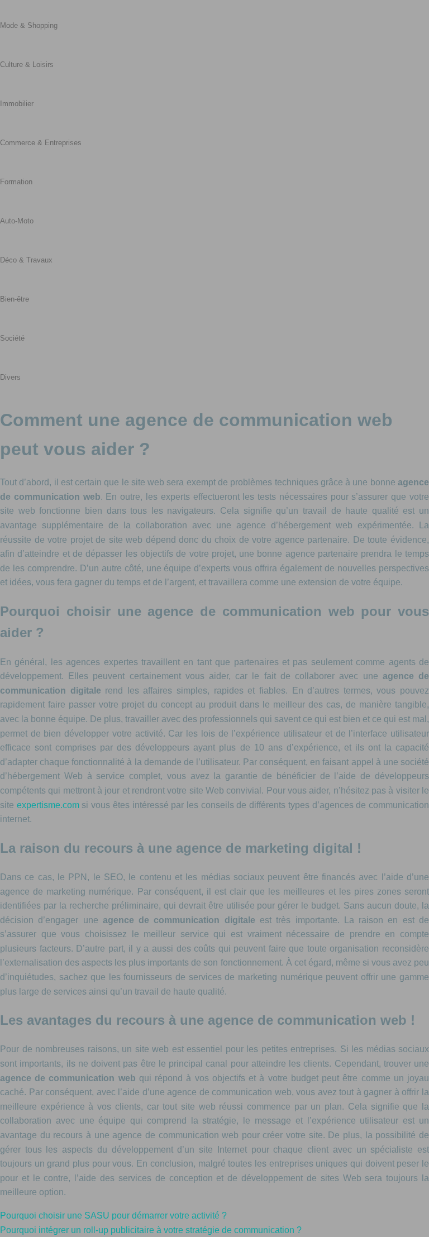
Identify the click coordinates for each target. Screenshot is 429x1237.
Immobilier (17, 103)
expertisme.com (48, 805)
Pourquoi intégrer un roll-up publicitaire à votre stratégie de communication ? (151, 1230)
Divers (10, 377)
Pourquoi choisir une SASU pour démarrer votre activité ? (113, 1215)
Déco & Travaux (26, 260)
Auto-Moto (17, 221)
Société (12, 338)
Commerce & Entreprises (41, 142)
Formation (16, 182)
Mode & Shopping (29, 25)
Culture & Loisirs (27, 64)
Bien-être (14, 299)
